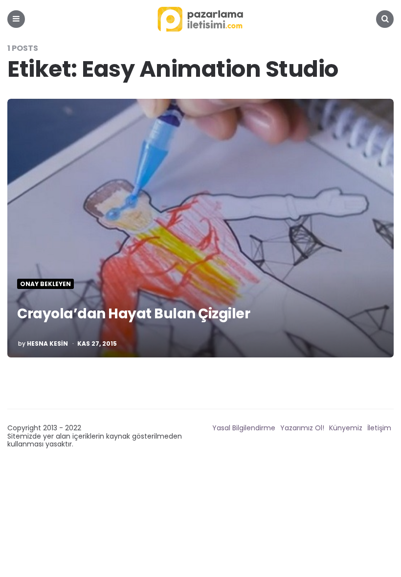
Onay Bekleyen (45, 284)
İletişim (379, 428)
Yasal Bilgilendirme (243, 428)
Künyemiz (345, 428)
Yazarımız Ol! (302, 428)
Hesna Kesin (47, 343)
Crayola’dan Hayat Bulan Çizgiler (133, 313)
